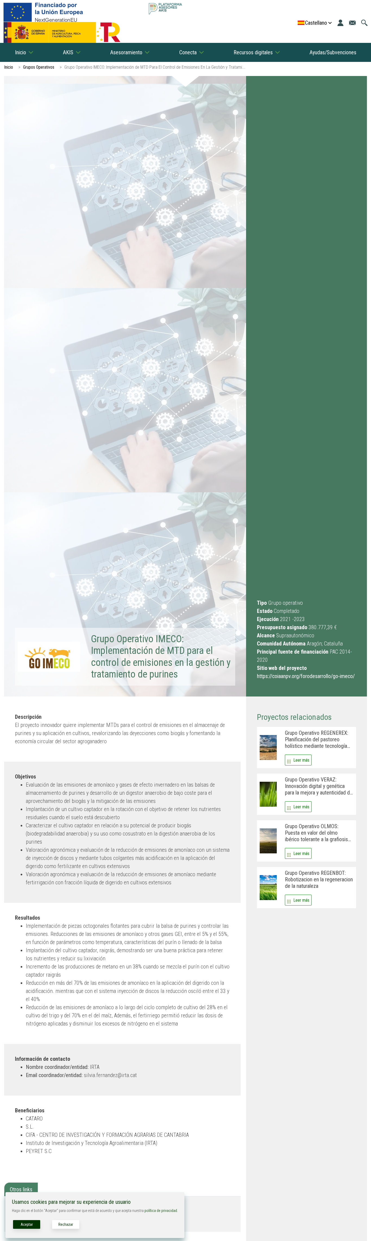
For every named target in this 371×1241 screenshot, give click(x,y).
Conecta (188, 52)
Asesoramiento (126, 52)
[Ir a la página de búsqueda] (364, 23)
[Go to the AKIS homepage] (165, 9)
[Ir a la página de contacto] (352, 23)
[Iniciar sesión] (340, 23)
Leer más (301, 760)
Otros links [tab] (21, 1189)
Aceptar (27, 1224)
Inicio (20, 52)
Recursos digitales (253, 52)
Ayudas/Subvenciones (333, 52)
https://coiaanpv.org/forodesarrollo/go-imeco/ (306, 676)
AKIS (68, 52)
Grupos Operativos (38, 67)
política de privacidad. (161, 1210)
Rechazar (65, 1224)
